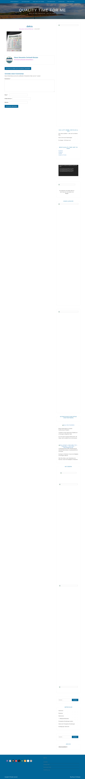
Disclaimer (61, 713)
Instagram (61, 152)
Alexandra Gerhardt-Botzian (26, 29)
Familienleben (70, 1)
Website (6, 102)
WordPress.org (46, 769)
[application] (68, 170)
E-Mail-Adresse (8, 98)
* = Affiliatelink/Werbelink (64, 718)
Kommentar (7, 78)
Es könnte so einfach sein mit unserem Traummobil (18, 68)
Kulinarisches (51, 1)
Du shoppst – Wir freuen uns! (65, 140)
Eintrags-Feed (46, 764)
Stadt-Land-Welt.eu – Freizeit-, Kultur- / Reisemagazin (70, 446)
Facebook (61, 150)
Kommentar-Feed (47, 767)
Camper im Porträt (62, 154)
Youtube (60, 153)
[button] (7, 761)
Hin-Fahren (70, 425)
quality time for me (42, 10)
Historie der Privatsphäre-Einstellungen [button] (67, 723)
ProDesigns (78, 776)
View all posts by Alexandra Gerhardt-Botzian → (24, 59)
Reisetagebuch (14, 1)
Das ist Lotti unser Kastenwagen (65, 137)
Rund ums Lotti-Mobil (38, 1)
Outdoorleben (26, 1)
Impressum (61, 710)
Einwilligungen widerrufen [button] (64, 726)
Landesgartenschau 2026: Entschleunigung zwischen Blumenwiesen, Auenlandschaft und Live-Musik (68, 450)
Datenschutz (61, 715)
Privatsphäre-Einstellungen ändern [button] (66, 721)
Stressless (61, 1)
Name (6, 94)
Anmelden (45, 761)
